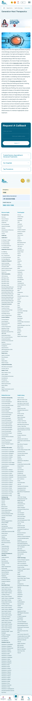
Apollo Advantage (19, 8)
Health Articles (20, 397)
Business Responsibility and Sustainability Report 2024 (7, 294)
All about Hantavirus (21, 435)
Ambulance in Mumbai (6, 673)
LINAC (18, 572)
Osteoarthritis (20, 471)
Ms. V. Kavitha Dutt (6, 255)
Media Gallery (4, 360)
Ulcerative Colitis (5, 550)
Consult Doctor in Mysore (7, 484)
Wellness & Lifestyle (21, 639)
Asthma (3, 502)
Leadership (4, 222)
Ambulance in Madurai (6, 672)
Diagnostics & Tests (21, 611)
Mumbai (19, 301)
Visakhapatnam (20, 283)
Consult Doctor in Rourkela (7, 491)
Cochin (19, 238)
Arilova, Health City (21, 285)
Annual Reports (5, 321)
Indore (18, 299)
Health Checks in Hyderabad (8, 598)
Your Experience (5, 640)
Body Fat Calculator (21, 649)
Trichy (18, 262)
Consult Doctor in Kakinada (7, 475)
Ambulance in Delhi (6, 653)
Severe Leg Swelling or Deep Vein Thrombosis (23, 546)
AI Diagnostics (20, 583)
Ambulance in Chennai (6, 651)
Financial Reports (5, 319)
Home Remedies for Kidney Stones (23, 405)
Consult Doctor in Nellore (7, 490)
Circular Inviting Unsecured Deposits (7, 341)
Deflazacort (19, 596)
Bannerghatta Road (21, 242)
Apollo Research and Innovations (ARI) (6, 265)
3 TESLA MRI (20, 570)
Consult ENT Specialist (6, 420)
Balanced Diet (20, 415)
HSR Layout (19, 246)
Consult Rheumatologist (7, 427)
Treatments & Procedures (22, 486)
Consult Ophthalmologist (7, 425)
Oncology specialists (15, 81)
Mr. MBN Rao (4, 251)
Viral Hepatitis (5, 551)
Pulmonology (4, 568)
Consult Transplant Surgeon (7, 443)
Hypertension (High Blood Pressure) (7, 528)
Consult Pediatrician (6, 416)
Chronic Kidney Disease (7, 510)
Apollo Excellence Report (7, 268)
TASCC (3, 387)
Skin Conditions (20, 478)
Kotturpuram (20, 226)
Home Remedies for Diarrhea (23, 428)
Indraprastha (20, 292)
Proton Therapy (20, 522)
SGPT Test (19, 629)
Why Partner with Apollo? (7, 366)
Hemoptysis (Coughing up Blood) (23, 530)
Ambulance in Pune (6, 683)
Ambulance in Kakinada (6, 661)
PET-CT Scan (20, 619)
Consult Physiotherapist (7, 440)
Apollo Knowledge (5, 263)
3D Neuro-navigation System (23, 569)
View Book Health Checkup (22, 698)
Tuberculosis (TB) (5, 548)
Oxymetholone (20, 603)
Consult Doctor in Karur (6, 478)
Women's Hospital (21, 231)
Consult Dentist (5, 434)
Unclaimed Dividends (6, 339)
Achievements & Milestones (8, 230)
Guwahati (19, 320)
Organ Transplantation (6, 566)
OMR (18, 222)
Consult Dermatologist (6, 431)
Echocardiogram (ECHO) (22, 623)
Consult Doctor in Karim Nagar (8, 462)
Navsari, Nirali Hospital (22, 336)
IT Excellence (4, 379)
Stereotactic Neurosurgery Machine (23, 586)
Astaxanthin (20, 594)
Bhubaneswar (20, 327)
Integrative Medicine (6, 581)
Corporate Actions (5, 311)
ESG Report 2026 (5, 285)
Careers (3, 233)
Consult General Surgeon (7, 429)
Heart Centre (20, 235)
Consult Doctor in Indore (7, 473)
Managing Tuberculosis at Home (22, 411)
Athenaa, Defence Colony (22, 296)
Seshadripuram (20, 250)
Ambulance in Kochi (6, 666)
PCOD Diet (19, 433)
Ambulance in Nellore (6, 679)
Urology (3, 564)
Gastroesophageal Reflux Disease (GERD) (7, 521)
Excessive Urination (21, 532)
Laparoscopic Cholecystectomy (21, 503)
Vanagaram (19, 218)
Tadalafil (19, 605)
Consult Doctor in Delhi (6, 458)
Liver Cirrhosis (20, 469)
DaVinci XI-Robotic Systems (23, 559)
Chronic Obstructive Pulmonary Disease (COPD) (7, 512)
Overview (4, 217)
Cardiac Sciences (5, 557)
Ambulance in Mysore (6, 675)
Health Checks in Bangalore (7, 609)
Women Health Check (6, 613)
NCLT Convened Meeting (7, 337)
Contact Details (5, 351)
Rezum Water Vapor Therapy (23, 578)
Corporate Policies (5, 308)
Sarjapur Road (20, 251)
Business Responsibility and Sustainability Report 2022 (7, 287)
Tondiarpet (19, 224)
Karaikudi (19, 264)
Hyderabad (19, 266)
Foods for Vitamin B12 (22, 422)
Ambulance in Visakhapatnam (8, 688)
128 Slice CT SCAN (21, 580)
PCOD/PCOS (4, 538)
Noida (18, 294)
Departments (10, 8)
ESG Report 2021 (5, 278)
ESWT (18, 582)
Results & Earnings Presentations (6, 324)
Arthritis (3, 501)
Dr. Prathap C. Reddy (6, 240)
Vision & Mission (5, 218)
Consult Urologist (5, 410)
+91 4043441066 (9, 199)
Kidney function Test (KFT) (23, 638)
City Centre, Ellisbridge (22, 310)
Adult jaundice (20, 553)
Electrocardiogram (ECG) (22, 625)
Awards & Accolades (6, 226)
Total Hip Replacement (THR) (23, 520)
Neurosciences (5, 561)
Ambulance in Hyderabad (7, 657)
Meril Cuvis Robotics (21, 563)
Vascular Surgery (5, 574)
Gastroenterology (5, 562)
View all (19, 437)
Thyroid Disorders (5, 546)
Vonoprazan (20, 607)
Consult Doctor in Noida (7, 488)
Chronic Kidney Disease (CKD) (23, 449)
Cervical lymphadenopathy (23, 538)
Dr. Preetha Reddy (5, 241)
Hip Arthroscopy (20, 518)
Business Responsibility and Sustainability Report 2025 (7, 298)
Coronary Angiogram (21, 621)
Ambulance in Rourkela (6, 685)
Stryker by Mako (20, 567)
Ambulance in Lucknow (6, 670)
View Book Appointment (3, 698)
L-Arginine (19, 600)
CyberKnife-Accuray (21, 561)
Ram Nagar (19, 286)
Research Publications (6, 270)
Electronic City (20, 244)
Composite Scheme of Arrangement (6, 345)
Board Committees (6, 306)
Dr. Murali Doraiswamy (6, 257)
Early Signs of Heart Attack (23, 403)
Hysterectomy (20, 505)
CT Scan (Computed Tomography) (21, 617)
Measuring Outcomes (6, 383)
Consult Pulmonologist (6, 414)
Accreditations (5, 378)
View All (3, 445)
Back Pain (4, 504)
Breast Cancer (5, 508)
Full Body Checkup (5, 594)
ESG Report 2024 (5, 281)
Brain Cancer (20, 446)
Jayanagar (19, 248)
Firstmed (19, 227)
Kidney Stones (5, 533)
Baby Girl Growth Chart (22, 399)
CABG (18, 495)
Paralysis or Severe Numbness (23, 536)
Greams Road (20, 216)
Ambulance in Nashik (6, 677)
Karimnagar (19, 275)
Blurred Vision (4, 506)
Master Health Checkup (7, 592)
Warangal (19, 281)
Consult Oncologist (6, 407)
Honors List (4, 272)
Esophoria (19, 540)
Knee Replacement (21, 490)
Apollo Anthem (5, 220)
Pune (18, 305)
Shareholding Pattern (6, 335)
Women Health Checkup (7, 590)
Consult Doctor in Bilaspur (7, 469)
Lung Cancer (4, 535)
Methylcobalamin (21, 601)
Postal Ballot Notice (6, 313)
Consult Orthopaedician (7, 401)
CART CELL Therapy (21, 497)
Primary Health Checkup (7, 601)
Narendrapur (20, 318)
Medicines (19, 590)
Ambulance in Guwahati (7, 655)
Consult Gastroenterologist (7, 405)
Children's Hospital (21, 229)
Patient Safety (5, 385)
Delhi (18, 290)
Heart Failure (4, 524)
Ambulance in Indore (6, 659)
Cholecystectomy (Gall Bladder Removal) (22, 499)
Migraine (3, 537)
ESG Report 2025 (5, 283)
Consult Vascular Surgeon (7, 422)
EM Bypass (19, 316)
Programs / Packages (6, 634)
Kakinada (19, 288)
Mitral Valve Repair (21, 516)
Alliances (3, 228)
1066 (18, 3)
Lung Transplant (20, 514)
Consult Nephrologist (6, 409)
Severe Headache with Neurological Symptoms (22, 542)
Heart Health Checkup (6, 589)
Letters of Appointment (7, 315)
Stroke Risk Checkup (6, 616)
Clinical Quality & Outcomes (7, 376)
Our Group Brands (5, 224)
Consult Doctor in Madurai (7, 482)
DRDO (18, 268)
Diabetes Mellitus (21, 455)
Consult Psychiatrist (6, 442)
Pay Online (4, 692)
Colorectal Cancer (21, 451)
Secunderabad (20, 279)
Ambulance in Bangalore (7, 646)
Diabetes (3, 517)
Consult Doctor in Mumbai (7, 455)
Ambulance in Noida (6, 681)
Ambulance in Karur (6, 664)
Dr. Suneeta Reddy (5, 243)
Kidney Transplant (21, 507)
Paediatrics (4, 575)
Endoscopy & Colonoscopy (23, 627)
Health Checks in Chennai (7, 587)
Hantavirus (19, 458)
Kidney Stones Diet (21, 408)
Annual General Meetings (7, 309)
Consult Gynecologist (6, 418)
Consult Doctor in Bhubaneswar (5, 467)
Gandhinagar (20, 312)
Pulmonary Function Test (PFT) (22, 631)
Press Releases (5, 357)
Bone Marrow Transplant (22, 444)
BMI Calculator (20, 645)
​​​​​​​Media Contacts (5, 362)
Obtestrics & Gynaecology (7, 570)
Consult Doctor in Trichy (7, 493)
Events (3, 359)
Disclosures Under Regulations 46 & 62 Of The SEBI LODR (7, 332)
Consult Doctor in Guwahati (7, 471)
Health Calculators (21, 643)
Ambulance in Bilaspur (6, 649)
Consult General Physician (7, 412)
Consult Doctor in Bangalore (8, 453)
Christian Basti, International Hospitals (23, 322)
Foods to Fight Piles (21, 426)
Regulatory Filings (5, 328)
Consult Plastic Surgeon (7, 423)
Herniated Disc (5, 526)
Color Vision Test (21, 650)
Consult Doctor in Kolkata (7, 457)
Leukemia (19, 467)
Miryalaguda (20, 277)
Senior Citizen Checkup (7, 596)
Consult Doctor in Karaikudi (7, 477)
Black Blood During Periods (23, 424)
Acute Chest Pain (21, 527)
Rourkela (19, 330)
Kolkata (19, 314)
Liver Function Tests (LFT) (23, 634)
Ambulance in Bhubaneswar (7, 648)
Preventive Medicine (6, 579)
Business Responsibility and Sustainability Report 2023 (7, 291)
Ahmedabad (20, 309)
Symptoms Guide (21, 525)
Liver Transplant (20, 512)
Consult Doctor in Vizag (7, 495)
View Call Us (29, 698)
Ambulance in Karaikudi (6, 662)
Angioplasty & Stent (21, 488)
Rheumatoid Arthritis (6, 542)
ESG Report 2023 (5, 279)
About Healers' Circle (6, 372)
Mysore (19, 253)
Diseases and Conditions (22, 438)
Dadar (18, 303)
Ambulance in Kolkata (6, 668)
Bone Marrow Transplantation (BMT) (23, 492)
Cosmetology (4, 577)
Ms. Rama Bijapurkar (6, 259)
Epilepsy (3, 519)
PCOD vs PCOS (20, 413)
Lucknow (19, 298)
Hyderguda (19, 272)
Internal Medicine (5, 572)
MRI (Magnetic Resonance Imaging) (23, 613)
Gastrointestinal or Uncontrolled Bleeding (22, 551)
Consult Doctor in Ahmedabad (8, 464)
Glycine (19, 598)
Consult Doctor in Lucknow (7, 480)
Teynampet (19, 220)
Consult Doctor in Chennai (7, 449)
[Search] (15, 2)
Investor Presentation (6, 326)
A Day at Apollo (5, 231)
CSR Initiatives (5, 276)
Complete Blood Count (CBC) (23, 636)
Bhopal (18, 332)
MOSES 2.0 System (21, 576)
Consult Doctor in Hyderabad (8, 451)
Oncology (4, 559)
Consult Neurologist (6, 403)
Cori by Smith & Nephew (22, 565)
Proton (18, 237)
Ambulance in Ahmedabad (7, 644)
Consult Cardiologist (6, 399)
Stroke (3, 544)
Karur (18, 257)
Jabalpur (19, 334)
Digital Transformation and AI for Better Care (8, 390)
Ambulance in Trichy (6, 686)
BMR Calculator (20, 647)
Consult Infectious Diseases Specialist (8, 437)
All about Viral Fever (21, 420)
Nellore (19, 259)
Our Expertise (4, 638)
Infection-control (5, 381)
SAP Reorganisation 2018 (7, 349)
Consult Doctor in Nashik (7, 486)
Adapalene (19, 592)
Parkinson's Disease (6, 540)
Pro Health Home (5, 636)
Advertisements (5, 347)
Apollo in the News (6, 355)
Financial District (21, 270)
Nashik (18, 307)
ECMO (18, 574)
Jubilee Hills (20, 274)
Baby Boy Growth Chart (22, 401)
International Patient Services (8, 690)
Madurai (19, 255)
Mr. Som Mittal (5, 253)
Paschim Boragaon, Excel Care (23, 325)
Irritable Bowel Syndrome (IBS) (8, 531)
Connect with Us (5, 368)
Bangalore (19, 240)
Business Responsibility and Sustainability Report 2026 (7, 301)
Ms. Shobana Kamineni (6, 245)
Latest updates (5, 374)
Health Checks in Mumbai (7, 620)
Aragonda (19, 261)
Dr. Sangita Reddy (5, 247)
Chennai (19, 214)
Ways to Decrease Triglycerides (21, 418)
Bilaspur (19, 329)
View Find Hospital (9, 698)
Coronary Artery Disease (7, 515)
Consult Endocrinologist (7, 433)
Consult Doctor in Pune (6, 460)
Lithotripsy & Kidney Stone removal (23, 510)
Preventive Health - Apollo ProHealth (7, 632)
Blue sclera (19, 548)
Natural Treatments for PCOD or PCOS (23, 430)
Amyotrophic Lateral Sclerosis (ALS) (23, 441)
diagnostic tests (17, 63)
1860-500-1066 (8, 205)
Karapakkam (19, 233)
